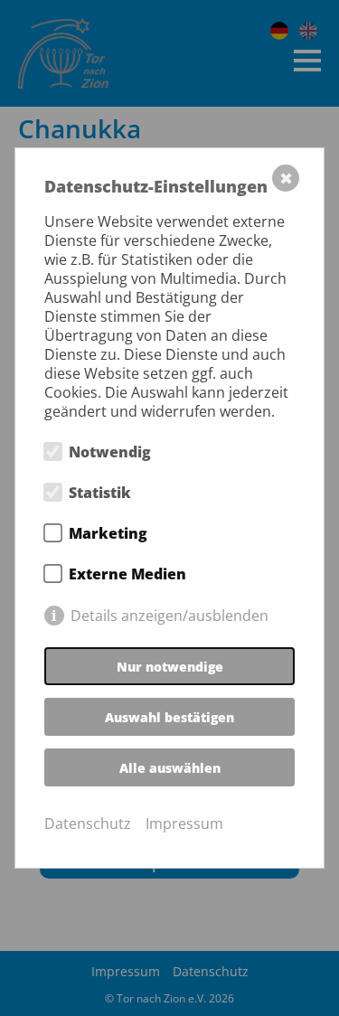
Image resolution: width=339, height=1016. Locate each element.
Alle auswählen (170, 767)
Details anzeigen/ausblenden (169, 616)
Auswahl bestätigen (169, 717)
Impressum (184, 823)
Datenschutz (87, 823)
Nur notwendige (170, 666)
